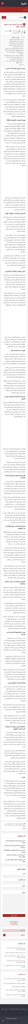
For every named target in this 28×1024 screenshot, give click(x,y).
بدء (5, 823)
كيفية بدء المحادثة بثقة (18, 46)
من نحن (7, 1009)
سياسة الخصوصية (23, 1009)
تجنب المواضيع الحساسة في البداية (14, 57)
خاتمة (20, 64)
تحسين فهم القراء (21, 825)
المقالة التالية (15, 924)
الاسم (23, 873)
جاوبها (24, 3)
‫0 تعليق (22, 33)
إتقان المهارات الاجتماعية (15, 823)
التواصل (8, 823)
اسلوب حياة (7, 31)
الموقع (23, 885)
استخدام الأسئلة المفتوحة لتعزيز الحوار (14, 48)
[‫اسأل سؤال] (3, 1020)
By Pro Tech (19, 1018)
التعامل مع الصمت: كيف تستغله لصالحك (14, 55)
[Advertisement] (14, 182)
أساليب (22, 823)
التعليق (23, 892)
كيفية (8, 825)
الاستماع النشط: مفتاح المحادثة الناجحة (14, 50)
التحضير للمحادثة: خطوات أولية (16, 43)
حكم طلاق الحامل (16, 986)
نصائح (24, 826)
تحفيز (16, 825)
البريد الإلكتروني (21, 879)
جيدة (14, 825)
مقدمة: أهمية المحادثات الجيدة (16, 39)
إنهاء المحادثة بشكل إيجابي (16, 59)
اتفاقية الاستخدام (14, 1009)
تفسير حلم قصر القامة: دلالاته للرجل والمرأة (15, 952)
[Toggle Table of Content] (22, 37)
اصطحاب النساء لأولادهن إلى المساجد (11, 983)
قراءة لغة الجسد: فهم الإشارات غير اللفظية (15, 53)
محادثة (5, 825)
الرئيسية (25, 9)
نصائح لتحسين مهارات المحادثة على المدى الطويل (14, 61)
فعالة (11, 825)
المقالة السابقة (13, 922)
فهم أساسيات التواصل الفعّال (16, 41)
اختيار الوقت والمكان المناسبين (16, 45)
